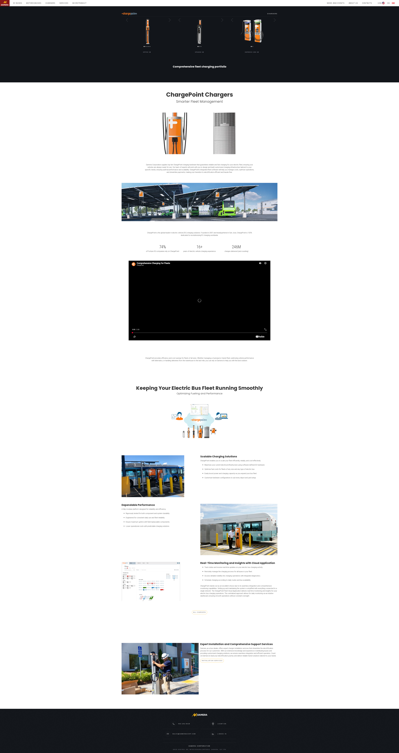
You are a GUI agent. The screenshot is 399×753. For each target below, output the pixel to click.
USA (380, 3)
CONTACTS (367, 3)
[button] (126, 33)
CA (388, 3)
